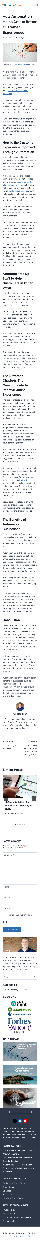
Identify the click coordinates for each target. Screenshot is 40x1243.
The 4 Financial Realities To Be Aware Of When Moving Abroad (30, 748)
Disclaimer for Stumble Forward (17, 1217)
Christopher (9, 38)
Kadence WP (25, 1236)
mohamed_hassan (21, 64)
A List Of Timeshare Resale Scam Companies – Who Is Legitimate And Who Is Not (19, 1168)
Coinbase (7, 1191)
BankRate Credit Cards (13, 1198)
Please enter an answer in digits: (17, 915)
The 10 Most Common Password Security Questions (17, 1159)
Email (7, 898)
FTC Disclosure (9, 1214)
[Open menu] (37, 5)
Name (7, 887)
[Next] (34, 798)
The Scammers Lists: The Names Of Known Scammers (19, 1152)
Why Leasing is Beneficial (9, 745)
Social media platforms (17, 191)
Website (7, 908)
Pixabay (33, 64)
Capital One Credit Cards (14, 1183)
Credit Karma (8, 1187)
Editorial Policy (9, 1221)
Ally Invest (7, 1195)
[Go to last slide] (6, 798)
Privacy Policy (9, 1210)
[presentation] (20, 786)
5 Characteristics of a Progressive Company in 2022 (18, 805)
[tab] (15, 824)
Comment (9, 855)
